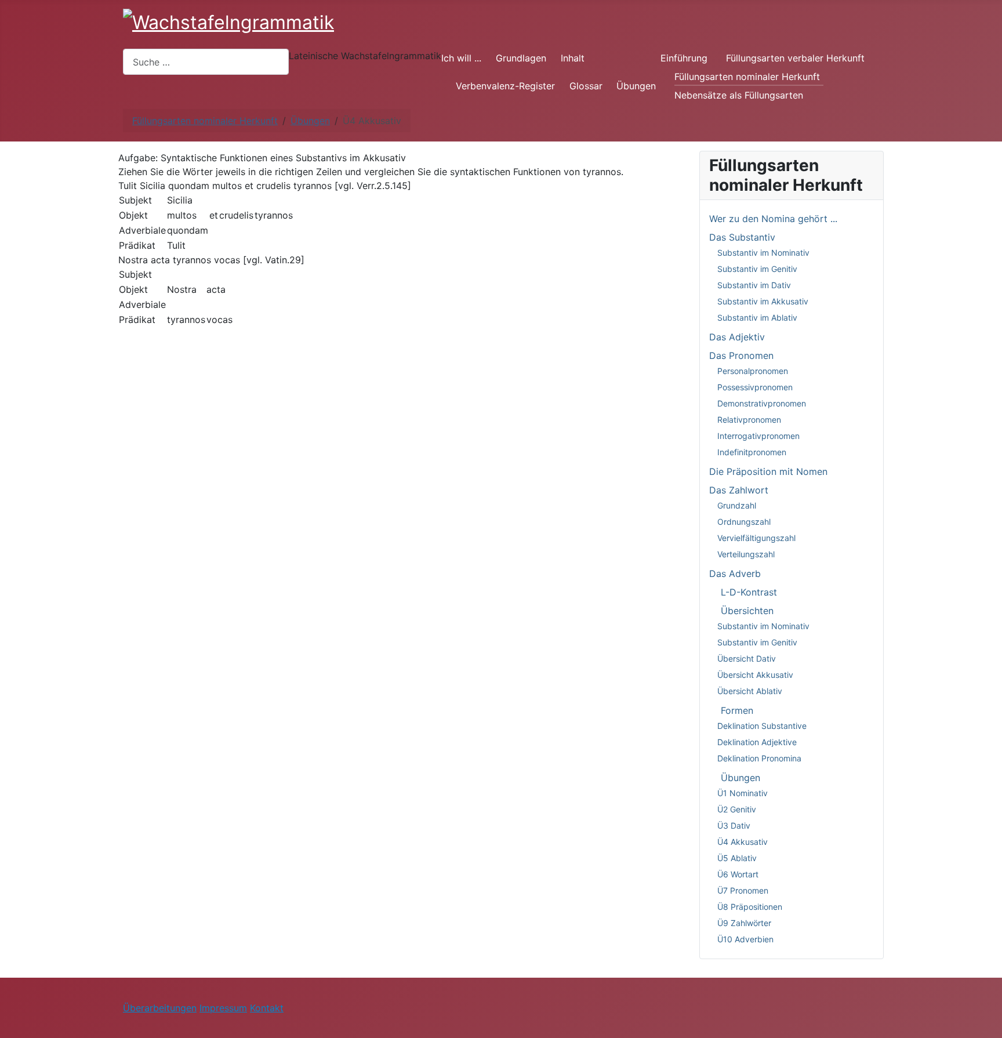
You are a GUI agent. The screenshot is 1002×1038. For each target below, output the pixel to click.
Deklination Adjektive (757, 742)
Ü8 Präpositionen (749, 907)
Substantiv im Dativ (754, 285)
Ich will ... (461, 58)
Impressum (223, 1008)
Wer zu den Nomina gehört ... (773, 218)
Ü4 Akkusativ (742, 842)
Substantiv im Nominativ (763, 252)
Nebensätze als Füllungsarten (738, 95)
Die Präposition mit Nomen (768, 471)
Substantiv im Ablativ (757, 317)
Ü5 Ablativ (737, 858)
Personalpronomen (752, 371)
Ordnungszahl (744, 522)
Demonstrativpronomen (761, 403)
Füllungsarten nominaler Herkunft (747, 76)
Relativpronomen (749, 419)
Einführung (683, 58)
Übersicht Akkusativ (755, 675)
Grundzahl (736, 505)
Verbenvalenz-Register (505, 86)
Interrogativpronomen (758, 436)
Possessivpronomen (755, 387)
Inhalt (572, 58)
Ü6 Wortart (737, 874)
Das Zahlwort (738, 490)
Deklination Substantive (762, 726)
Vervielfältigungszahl (756, 538)
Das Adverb (735, 573)
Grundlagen (521, 58)
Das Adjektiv (737, 337)
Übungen (636, 86)
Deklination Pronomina (759, 758)
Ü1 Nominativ (742, 793)
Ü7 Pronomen (742, 890)
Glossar (585, 86)
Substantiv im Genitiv (757, 269)
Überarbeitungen (160, 1008)
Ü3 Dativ (733, 825)
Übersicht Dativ (746, 658)
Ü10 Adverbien (745, 939)
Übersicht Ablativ (749, 691)
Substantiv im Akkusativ (762, 301)
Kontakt (267, 1008)
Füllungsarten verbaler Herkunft (795, 58)
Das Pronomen (741, 355)
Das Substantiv (742, 237)
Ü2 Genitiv (736, 809)
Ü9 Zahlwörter (744, 923)
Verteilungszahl (746, 554)
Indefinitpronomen (751, 452)
